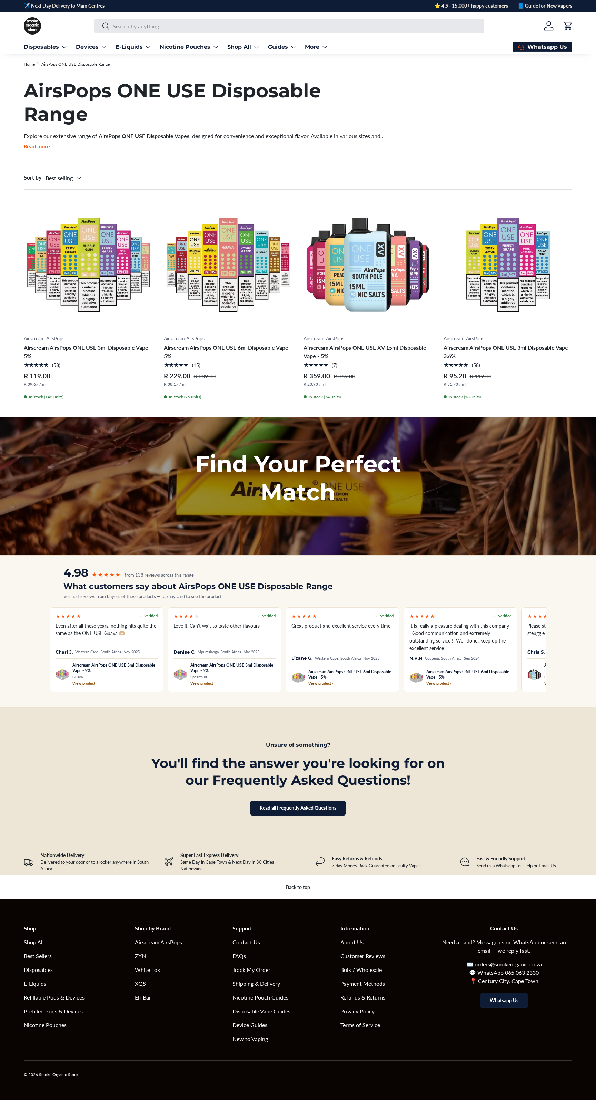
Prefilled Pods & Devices (53, 1011)
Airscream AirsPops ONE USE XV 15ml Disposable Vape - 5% (365, 351)
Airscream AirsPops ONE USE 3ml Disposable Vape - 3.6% (508, 351)
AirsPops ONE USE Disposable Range (75, 64)
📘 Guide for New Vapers (545, 6)
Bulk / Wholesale (361, 969)
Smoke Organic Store (58, 1074)
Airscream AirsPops (158, 942)
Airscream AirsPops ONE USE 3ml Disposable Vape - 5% (88, 351)
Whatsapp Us (504, 1000)
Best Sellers (38, 956)
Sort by (32, 177)
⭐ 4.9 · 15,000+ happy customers (471, 6)
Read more (37, 146)
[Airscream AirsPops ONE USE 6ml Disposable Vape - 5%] (228, 265)
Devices (87, 47)
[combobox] (289, 26)
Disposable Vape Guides (261, 1011)
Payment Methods (362, 983)
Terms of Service (360, 1025)
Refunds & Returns (362, 997)
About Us (352, 942)
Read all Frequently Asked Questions (298, 808)
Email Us (547, 865)
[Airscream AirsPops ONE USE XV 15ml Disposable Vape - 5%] (368, 265)
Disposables (41, 47)
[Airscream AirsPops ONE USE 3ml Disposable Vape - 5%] (88, 265)
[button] (568, 25)
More (312, 47)
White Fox (147, 969)
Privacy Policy (357, 1011)
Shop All (239, 47)
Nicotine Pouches (185, 47)
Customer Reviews (362, 956)
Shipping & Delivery (256, 983)
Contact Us (246, 942)
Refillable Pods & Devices (54, 997)
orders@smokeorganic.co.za (508, 964)
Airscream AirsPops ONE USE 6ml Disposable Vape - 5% (228, 351)
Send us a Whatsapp (495, 865)
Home (29, 64)
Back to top (298, 887)
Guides (278, 47)
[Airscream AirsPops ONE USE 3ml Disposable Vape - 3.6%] (508, 265)
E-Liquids (129, 47)
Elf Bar (143, 997)
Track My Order (251, 969)
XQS (140, 983)
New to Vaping (250, 1038)
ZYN (140, 956)
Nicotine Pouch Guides (260, 997)
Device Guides (249, 1025)
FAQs (239, 956)
